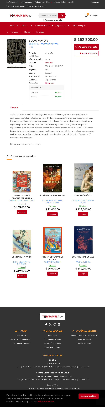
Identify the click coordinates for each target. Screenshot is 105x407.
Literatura (49, 83)
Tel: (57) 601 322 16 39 (26, 379)
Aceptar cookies (88, 396)
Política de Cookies (52, 347)
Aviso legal (52, 335)
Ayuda (71, 2)
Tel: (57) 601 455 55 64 (37, 388)
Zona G (52, 359)
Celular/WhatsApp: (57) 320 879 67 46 (64, 388)
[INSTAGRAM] (55, 324)
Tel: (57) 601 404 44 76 (47, 367)
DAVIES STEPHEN (16, 201)
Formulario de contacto (20, 343)
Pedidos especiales (42, 2)
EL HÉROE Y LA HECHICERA (52, 195)
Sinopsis (14, 107)
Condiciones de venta (52, 339)
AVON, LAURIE (28, 201)
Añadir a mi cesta (87, 46)
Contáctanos (26, 2)
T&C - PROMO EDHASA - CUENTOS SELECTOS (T (26, 6)
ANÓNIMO (33, 44)
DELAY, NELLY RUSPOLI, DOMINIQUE (21, 263)
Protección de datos (52, 343)
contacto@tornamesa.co (20, 339)
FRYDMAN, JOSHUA (83, 262)
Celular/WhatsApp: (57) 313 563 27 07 (74, 379)
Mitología (49, 62)
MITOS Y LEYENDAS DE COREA (52, 258)
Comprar (21, 212)
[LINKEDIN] (59, 324)
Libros (23, 25)
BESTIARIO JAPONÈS (22, 257)
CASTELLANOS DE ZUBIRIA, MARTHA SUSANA (52, 202)
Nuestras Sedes (59, 2)
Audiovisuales (41, 25)
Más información (46, 401)
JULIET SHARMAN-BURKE (88, 202)
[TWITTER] (50, 324)
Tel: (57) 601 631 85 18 (26, 367)
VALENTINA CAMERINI (52, 262)
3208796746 (20, 335)
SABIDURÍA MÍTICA (83, 195)
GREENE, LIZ (75, 201)
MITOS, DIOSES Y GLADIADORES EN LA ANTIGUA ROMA (22, 196)
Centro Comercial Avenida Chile (52, 372)
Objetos (60, 25)
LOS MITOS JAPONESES (83, 257)
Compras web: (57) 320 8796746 (84, 335)
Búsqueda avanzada (53, 20)
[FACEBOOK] (46, 324)
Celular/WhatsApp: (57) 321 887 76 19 (74, 367)
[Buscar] (62, 16)
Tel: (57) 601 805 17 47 (47, 379)
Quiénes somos (12, 2)
